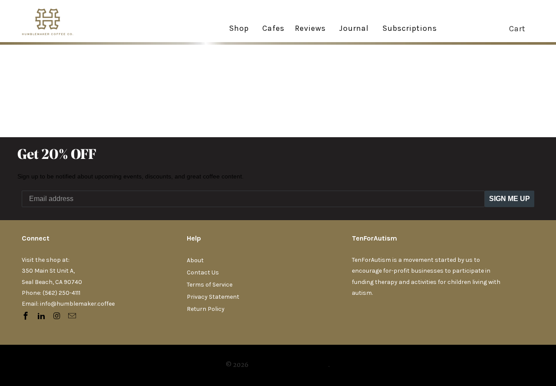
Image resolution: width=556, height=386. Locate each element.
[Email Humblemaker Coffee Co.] (73, 316)
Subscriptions (409, 28)
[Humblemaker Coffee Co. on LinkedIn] (42, 316)
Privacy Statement (213, 296)
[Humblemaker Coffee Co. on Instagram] (58, 316)
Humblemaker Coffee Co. (289, 365)
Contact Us (203, 272)
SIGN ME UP (509, 198)
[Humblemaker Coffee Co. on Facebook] (26, 316)
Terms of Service (209, 284)
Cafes (273, 28)
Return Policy (206, 309)
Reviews (310, 28)
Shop (239, 28)
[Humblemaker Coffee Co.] (54, 21)
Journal (354, 28)
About (195, 260)
